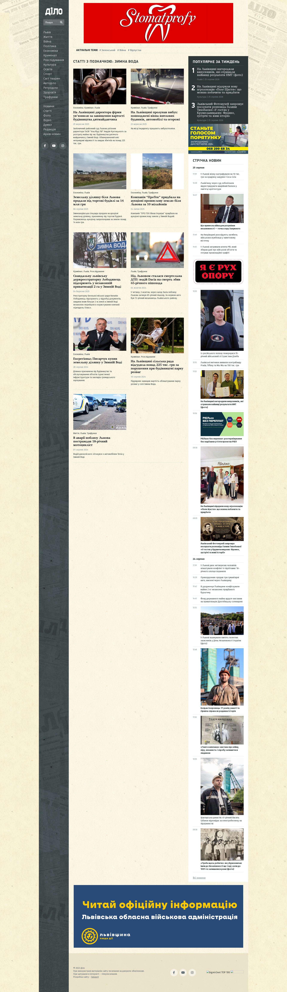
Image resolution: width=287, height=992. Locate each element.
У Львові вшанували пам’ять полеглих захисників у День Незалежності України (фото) (221, 640)
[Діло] (53, 11)
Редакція (49, 129)
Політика (49, 46)
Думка (47, 125)
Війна (47, 41)
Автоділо (49, 83)
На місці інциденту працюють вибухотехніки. (153, 128)
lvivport (95, 977)
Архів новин (52, 134)
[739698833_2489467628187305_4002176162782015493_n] (158, 42)
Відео (47, 120)
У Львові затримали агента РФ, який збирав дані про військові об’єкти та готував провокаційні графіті (219, 250)
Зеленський (108, 50)
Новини (48, 106)
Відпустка (135, 50)
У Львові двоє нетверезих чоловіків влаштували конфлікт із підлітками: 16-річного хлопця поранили (220, 568)
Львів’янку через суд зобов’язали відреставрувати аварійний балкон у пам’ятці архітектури (219, 186)
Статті (47, 111)
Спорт (47, 74)
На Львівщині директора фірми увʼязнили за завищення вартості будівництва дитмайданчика (98, 116)
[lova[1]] (158, 946)
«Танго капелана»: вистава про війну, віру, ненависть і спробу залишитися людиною (220, 750)
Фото (47, 115)
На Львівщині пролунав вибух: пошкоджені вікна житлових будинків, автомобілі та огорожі (155, 116)
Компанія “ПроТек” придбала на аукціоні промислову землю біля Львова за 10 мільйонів (156, 201)
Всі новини (199, 877)
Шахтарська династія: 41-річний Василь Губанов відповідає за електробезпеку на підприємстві (221, 820)
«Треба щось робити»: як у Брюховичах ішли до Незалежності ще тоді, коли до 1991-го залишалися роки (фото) (221, 866)
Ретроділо (50, 88)
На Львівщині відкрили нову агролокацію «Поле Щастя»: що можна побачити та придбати (219, 89)
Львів (47, 32)
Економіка (50, 51)
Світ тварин (51, 78)
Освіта (47, 69)
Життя (47, 37)
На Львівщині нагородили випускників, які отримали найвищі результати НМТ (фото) (220, 72)
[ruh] (218, 284)
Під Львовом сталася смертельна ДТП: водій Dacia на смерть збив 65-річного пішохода (156, 280)
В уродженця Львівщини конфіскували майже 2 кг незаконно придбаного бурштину (220, 589)
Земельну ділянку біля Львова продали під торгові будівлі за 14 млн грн (98, 201)
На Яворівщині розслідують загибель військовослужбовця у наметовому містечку (219, 237)
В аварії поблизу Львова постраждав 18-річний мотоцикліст (91, 441)
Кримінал (50, 55)
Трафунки (50, 97)
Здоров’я (49, 92)
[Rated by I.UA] (237, 972)
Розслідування (53, 60)
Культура (49, 65)
